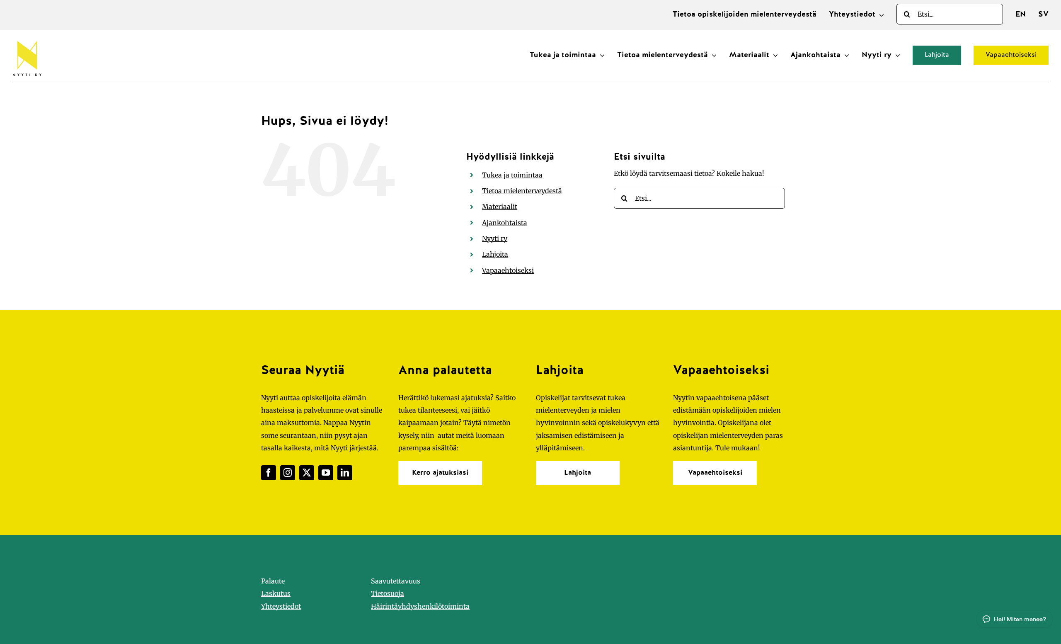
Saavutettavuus (395, 581)
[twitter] (306, 472)
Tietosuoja (387, 593)
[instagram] (287, 472)
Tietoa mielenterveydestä (522, 191)
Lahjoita (495, 254)
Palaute (273, 581)
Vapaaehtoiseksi (508, 270)
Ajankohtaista (504, 223)
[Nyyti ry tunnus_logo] (26, 39)
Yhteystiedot (281, 606)
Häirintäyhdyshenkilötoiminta (420, 606)
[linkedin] (344, 472)
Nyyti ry (494, 238)
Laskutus (276, 593)
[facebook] (268, 472)
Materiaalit (499, 206)
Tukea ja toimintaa (512, 175)
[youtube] (325, 472)
